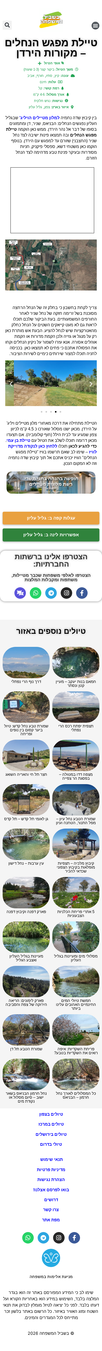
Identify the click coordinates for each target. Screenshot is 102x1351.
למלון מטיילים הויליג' (39, 118)
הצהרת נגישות (51, 1179)
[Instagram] (66, 593)
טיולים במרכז (51, 1124)
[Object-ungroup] (20, 593)
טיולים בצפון (51, 1114)
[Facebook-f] (82, 593)
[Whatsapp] (35, 593)
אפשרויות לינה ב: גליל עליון (51, 534)
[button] (95, 26)
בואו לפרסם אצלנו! (51, 1190)
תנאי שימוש (51, 1159)
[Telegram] (51, 593)
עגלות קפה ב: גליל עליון (51, 518)
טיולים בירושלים (51, 1134)
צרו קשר (51, 1209)
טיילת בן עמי (18, 440)
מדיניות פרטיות (51, 1169)
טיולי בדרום (51, 1144)
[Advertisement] (52, 200)
